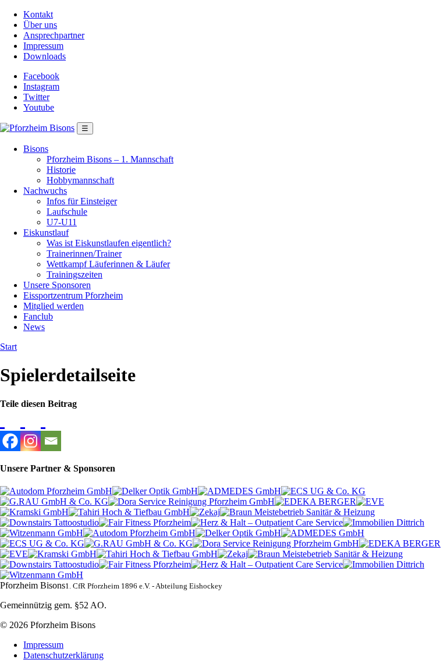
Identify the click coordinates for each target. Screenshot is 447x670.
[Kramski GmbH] (34, 512)
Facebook (41, 76)
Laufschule (67, 212)
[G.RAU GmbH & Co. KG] (54, 501)
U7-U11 (62, 222)
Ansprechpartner (53, 35)
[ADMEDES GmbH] (239, 491)
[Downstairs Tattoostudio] (49, 522)
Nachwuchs (45, 191)
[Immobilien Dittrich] (383, 522)
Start (8, 347)
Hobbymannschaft (80, 180)
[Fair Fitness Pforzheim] (145, 522)
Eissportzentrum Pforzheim (73, 295)
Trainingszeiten (74, 274)
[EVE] (370, 501)
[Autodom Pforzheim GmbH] (56, 491)
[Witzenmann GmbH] (41, 533)
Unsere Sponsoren (57, 285)
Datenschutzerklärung (63, 655)
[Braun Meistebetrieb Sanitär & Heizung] (297, 512)
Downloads (44, 56)
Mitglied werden (53, 306)
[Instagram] (30, 430)
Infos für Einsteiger (82, 201)
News (34, 327)
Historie (61, 170)
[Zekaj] (205, 512)
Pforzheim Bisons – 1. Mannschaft (110, 159)
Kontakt (38, 14)
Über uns (40, 25)
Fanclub (38, 316)
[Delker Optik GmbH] (155, 491)
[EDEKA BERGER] (315, 501)
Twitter (36, 97)
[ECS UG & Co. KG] (323, 491)
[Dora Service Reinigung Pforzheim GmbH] (191, 501)
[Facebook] (10, 430)
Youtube (38, 107)
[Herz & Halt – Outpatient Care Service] (267, 522)
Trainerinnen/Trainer (84, 253)
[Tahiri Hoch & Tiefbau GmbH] (129, 512)
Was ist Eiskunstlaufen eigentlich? (109, 243)
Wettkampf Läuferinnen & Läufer (108, 264)
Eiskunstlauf (46, 232)
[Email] (51, 430)
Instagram (41, 86)
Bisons (35, 149)
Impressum (43, 46)
